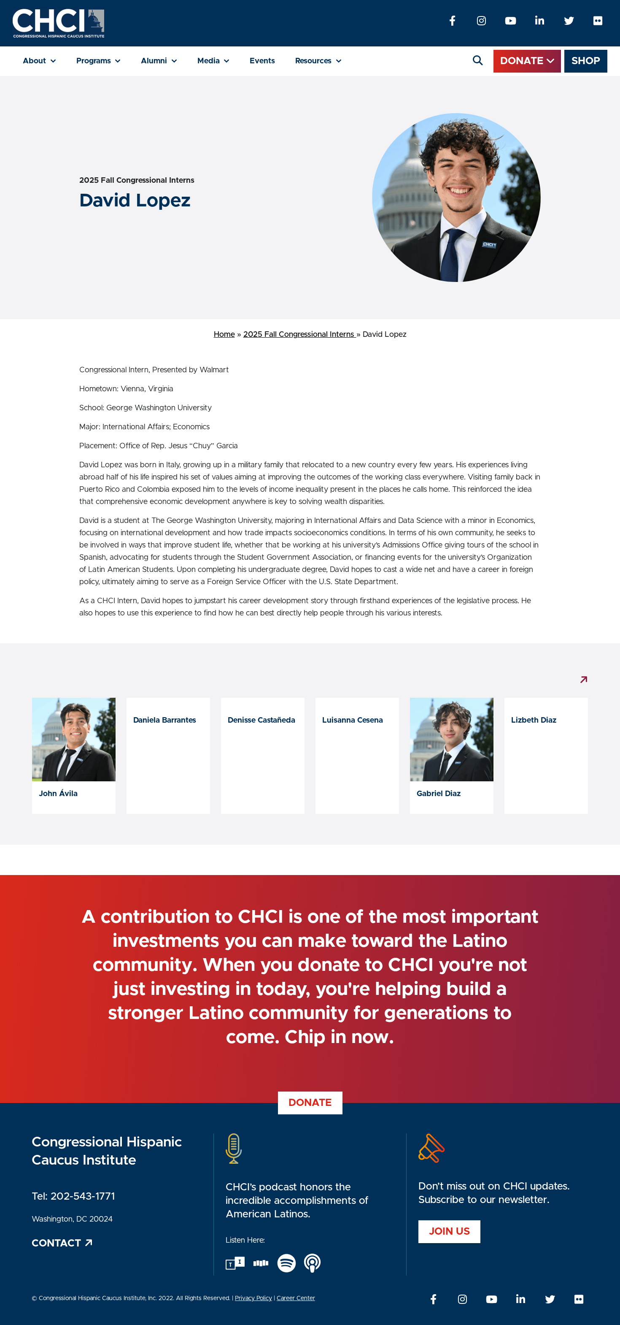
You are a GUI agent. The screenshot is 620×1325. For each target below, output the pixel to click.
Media (218, 61)
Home (224, 335)
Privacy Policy (253, 1298)
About (44, 61)
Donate (523, 61)
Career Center (296, 1298)
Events (262, 61)
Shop (585, 61)
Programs (103, 61)
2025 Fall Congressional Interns (299, 335)
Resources (323, 61)
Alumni (164, 61)
